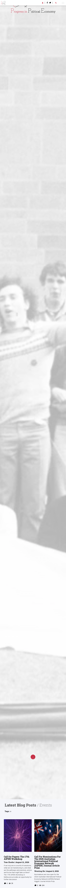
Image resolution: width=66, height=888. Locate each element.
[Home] (3, 2)
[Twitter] (50, 2)
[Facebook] (47, 2)
